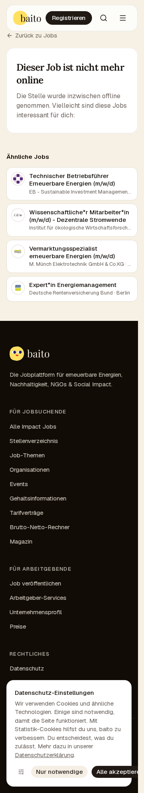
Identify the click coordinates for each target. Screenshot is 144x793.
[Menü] (123, 18)
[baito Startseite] (27, 18)
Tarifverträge (26, 512)
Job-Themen (27, 455)
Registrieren (69, 18)
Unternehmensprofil (36, 612)
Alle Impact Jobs (33, 426)
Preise (18, 626)
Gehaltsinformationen (38, 498)
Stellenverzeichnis (34, 441)
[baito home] (29, 353)
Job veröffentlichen (35, 583)
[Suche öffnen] (104, 18)
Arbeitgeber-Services (38, 597)
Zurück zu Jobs (36, 35)
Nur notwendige (59, 771)
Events (19, 484)
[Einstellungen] (21, 771)
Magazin (21, 541)
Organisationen (30, 469)
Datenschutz (27, 668)
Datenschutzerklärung (44, 755)
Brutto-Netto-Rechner (40, 527)
